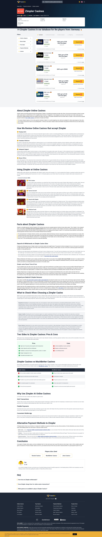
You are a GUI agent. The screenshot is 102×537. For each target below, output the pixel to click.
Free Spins (22, 44)
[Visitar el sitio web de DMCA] (63, 520)
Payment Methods (24, 48)
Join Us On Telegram (50, 498)
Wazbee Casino (38, 512)
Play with (78, 42)
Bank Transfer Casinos (57, 512)
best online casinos (30, 117)
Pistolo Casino (38, 510)
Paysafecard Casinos (57, 508)
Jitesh (83, 62)
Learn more (7, 535)
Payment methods (27, 6)
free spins (61, 287)
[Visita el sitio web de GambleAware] (45, 520)
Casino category (24, 38)
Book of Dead (74, 506)
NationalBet (37, 508)
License (22, 51)
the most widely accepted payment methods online (38, 429)
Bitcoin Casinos (56, 514)
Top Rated (41, 34)
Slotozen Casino (38, 514)
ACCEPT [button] (74, 534)
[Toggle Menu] (84, 1)
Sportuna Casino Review (78, 58)
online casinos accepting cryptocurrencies (47, 436)
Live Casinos (19, 514)
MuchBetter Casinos (51, 455)
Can (23, 15)
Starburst (73, 508)
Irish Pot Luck (74, 514)
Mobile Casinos (20, 508)
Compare (46, 46)
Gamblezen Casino (39, 506)
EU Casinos (19, 512)
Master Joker (74, 512)
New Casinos (19, 510)
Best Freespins (62, 34)
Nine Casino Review (78, 44)
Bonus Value (23, 41)
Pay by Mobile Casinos (58, 506)
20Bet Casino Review (78, 97)
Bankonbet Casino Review (78, 84)
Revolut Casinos (36, 455)
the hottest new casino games (51, 256)
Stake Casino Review (78, 71)
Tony (83, 49)
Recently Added (80, 34)
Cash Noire (73, 510)
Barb (83, 75)
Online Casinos (20, 506)
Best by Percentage (50, 34)
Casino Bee (19, 6)
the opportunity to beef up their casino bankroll (37, 279)
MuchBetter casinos (43, 366)
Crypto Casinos (56, 510)
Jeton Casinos (66, 455)
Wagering (71, 34)
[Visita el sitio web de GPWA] (56, 520)
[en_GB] (82, 2)
